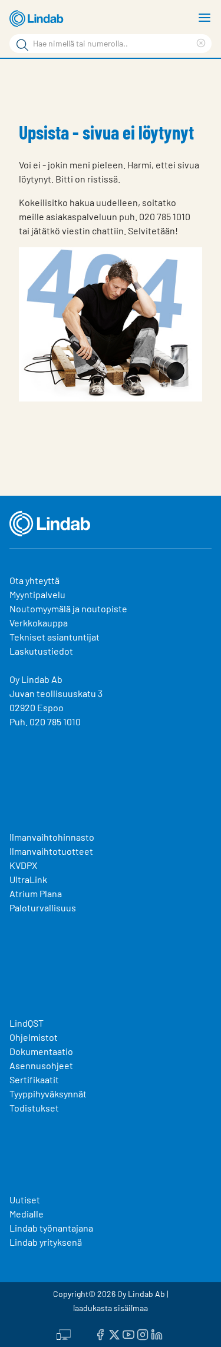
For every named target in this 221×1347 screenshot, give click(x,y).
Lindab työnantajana (51, 1227)
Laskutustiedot (41, 650)
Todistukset (34, 1107)
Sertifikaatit (34, 1079)
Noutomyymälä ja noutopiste (68, 608)
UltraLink (28, 879)
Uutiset (24, 1199)
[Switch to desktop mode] (64, 1333)
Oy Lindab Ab (35, 679)
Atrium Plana (35, 893)
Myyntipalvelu (37, 594)
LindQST (26, 1023)
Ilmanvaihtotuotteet (51, 851)
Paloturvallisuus (42, 907)
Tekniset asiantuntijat (54, 636)
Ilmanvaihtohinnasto (51, 836)
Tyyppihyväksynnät (48, 1093)
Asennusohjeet (41, 1065)
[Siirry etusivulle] (38, 18)
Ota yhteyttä (34, 580)
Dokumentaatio (41, 1051)
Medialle (26, 1213)
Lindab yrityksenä (45, 1242)
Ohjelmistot (34, 1037)
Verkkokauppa (38, 622)
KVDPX (23, 865)
